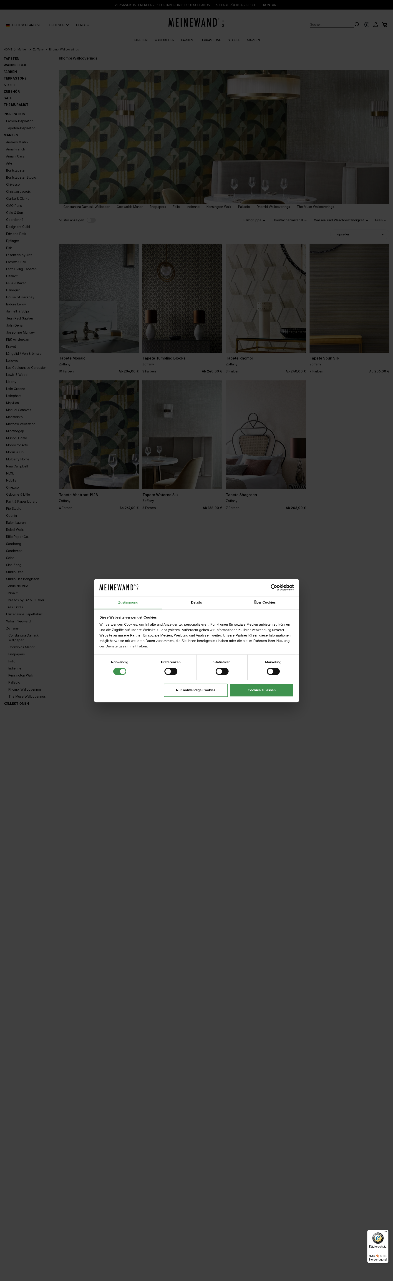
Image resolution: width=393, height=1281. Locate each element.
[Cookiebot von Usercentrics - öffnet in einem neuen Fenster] (274, 587)
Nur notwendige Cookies (195, 690)
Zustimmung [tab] (128, 602)
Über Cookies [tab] (265, 602)
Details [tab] (196, 602)
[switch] (170, 671)
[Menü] (385, 1232)
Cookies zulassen (262, 690)
